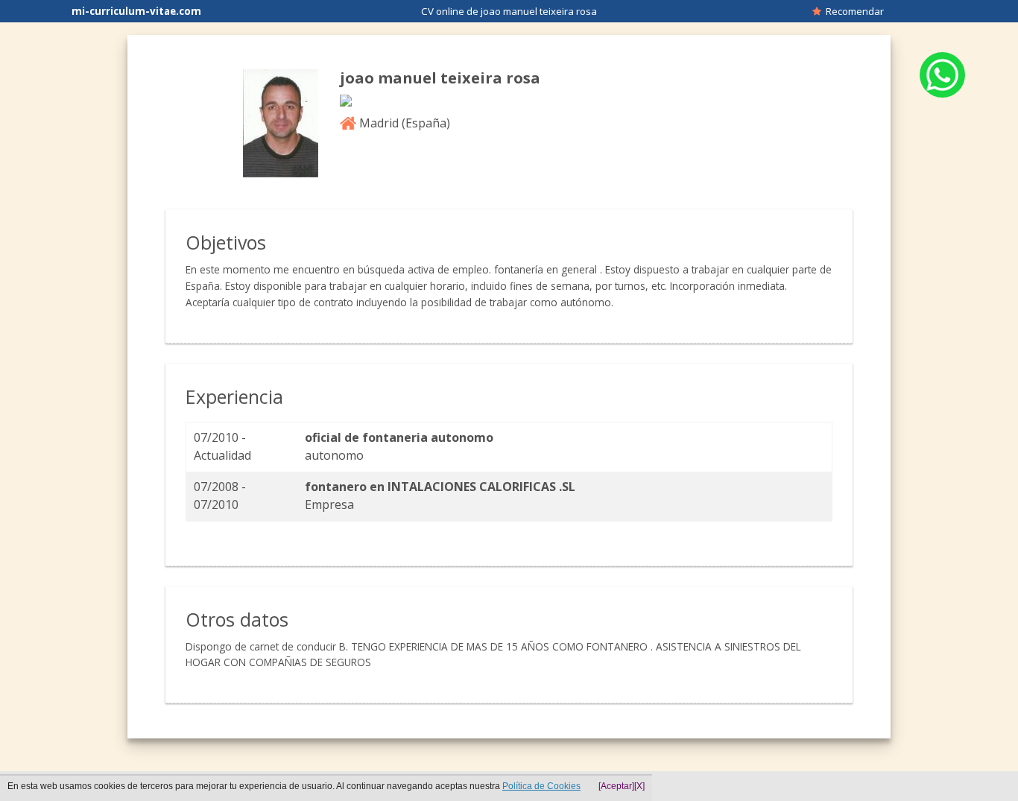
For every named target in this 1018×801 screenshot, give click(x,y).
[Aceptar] (616, 786)
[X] (639, 786)
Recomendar (852, 11)
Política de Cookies (541, 786)
